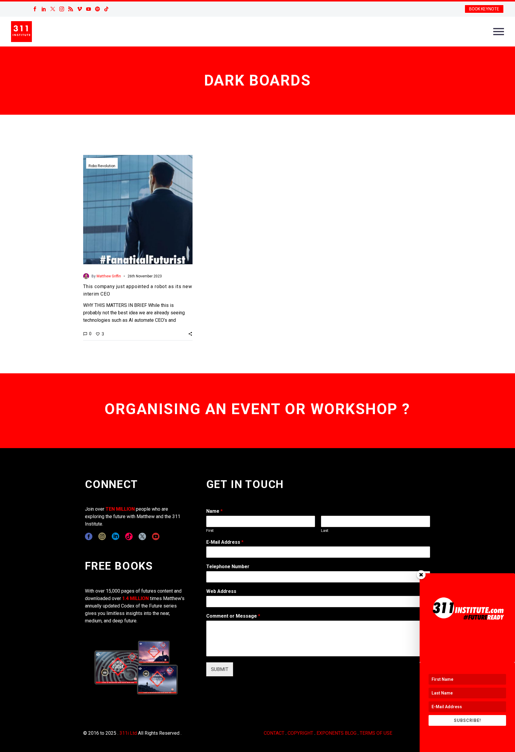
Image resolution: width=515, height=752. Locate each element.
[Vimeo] (79, 9)
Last (324, 530)
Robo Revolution (102, 166)
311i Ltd (128, 733)
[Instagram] (61, 9)
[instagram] (102, 536)
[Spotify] (97, 9)
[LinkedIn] (43, 9)
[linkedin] (115, 536)
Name (214, 511)
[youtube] (155, 536)
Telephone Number (227, 566)
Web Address (221, 591)
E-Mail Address (224, 542)
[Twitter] (52, 9)
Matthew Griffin (109, 276)
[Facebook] (34, 9)
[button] (190, 333)
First (210, 530)
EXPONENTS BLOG (336, 733)
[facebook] (88, 536)
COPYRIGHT (300, 733)
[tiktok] (129, 536)
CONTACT (274, 733)
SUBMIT (219, 669)
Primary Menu (498, 31)
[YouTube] (88, 9)
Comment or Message (233, 616)
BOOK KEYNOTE (484, 9)
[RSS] (70, 9)
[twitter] (142, 536)
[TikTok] (106, 9)
